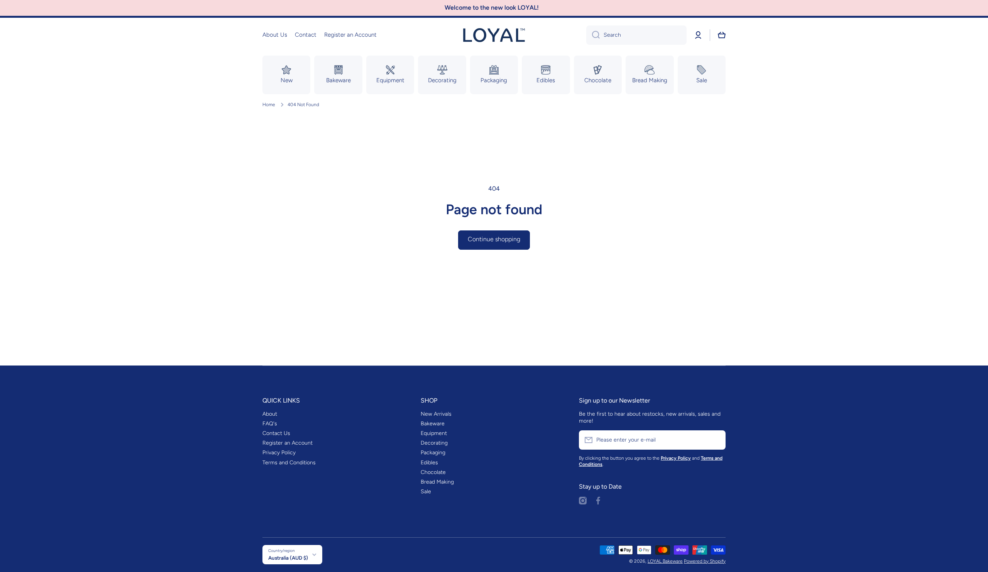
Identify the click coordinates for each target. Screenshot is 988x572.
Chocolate (433, 472)
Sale (426, 491)
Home (268, 104)
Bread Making (437, 482)
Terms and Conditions (289, 462)
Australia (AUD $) (288, 558)
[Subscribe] (716, 440)
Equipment (434, 433)
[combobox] (636, 35)
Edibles (429, 462)
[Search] (593, 35)
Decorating (434, 443)
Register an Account (287, 443)
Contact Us (276, 433)
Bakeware (433, 423)
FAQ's (269, 423)
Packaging (433, 452)
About (269, 414)
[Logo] (494, 35)
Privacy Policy (279, 452)
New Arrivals (436, 414)
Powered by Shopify (705, 561)
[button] (722, 35)
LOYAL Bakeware (665, 561)
